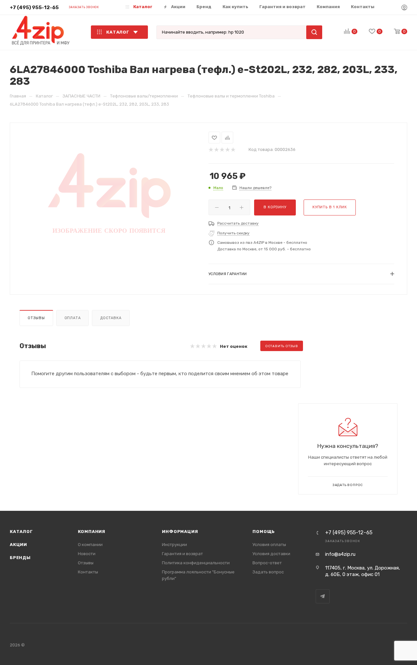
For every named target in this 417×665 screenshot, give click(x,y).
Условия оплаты (269, 544)
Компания (91, 531)
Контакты (88, 571)
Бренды (20, 557)
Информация (180, 531)
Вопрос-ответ (267, 562)
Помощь (263, 531)
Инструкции (174, 544)
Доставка (110, 318)
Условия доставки (271, 553)
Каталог (21, 531)
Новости (86, 553)
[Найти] (314, 32)
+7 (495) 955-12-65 (34, 7)
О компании (90, 544)
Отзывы (36, 318)
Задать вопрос (268, 571)
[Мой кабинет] (404, 8)
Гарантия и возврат (182, 553)
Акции (18, 544)
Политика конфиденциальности (196, 562)
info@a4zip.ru (340, 554)
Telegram (323, 596)
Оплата (73, 318)
